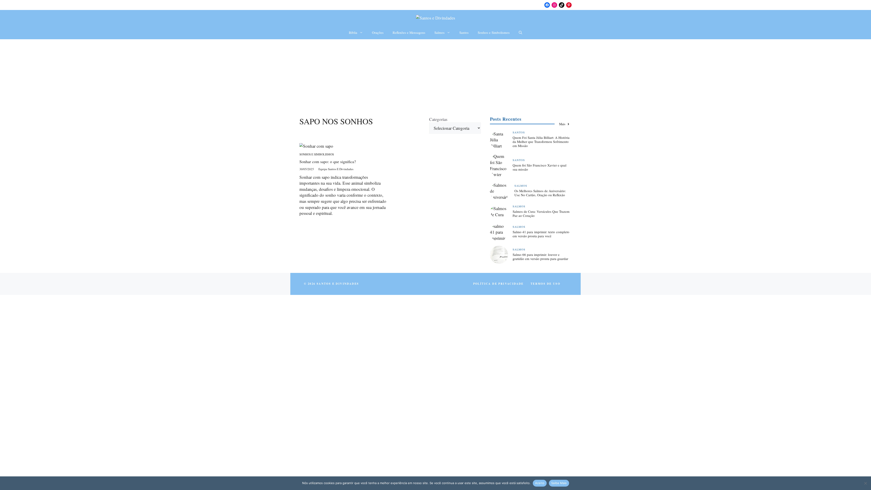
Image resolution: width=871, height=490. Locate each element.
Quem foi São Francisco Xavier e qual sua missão (539, 167)
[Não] (865, 483)
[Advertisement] (435, 73)
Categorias (438, 119)
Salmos (439, 32)
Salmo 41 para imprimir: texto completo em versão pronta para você (541, 234)
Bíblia (353, 32)
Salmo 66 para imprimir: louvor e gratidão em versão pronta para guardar (540, 256)
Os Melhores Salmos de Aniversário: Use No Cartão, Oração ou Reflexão (540, 193)
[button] (520, 32)
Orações (378, 32)
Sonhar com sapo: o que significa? (327, 161)
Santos (464, 32)
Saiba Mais (559, 483)
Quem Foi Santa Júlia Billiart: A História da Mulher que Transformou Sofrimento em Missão (541, 141)
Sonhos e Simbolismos (494, 32)
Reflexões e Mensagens (409, 32)
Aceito (540, 483)
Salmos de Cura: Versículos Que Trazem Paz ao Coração (541, 213)
